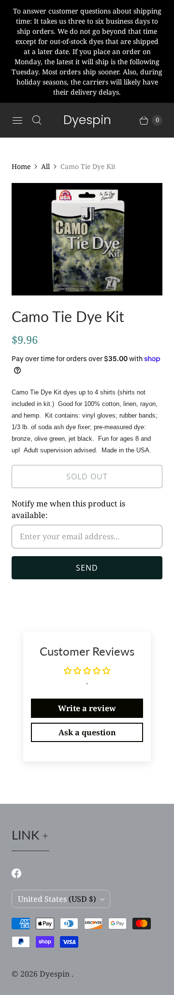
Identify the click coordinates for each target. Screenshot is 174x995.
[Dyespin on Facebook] (22, 873)
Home (21, 166)
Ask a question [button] (87, 732)
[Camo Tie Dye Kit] (87, 239)
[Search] (36, 120)
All (45, 166)
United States (57, 899)
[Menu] (17, 120)
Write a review (87, 708)
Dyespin (56, 973)
